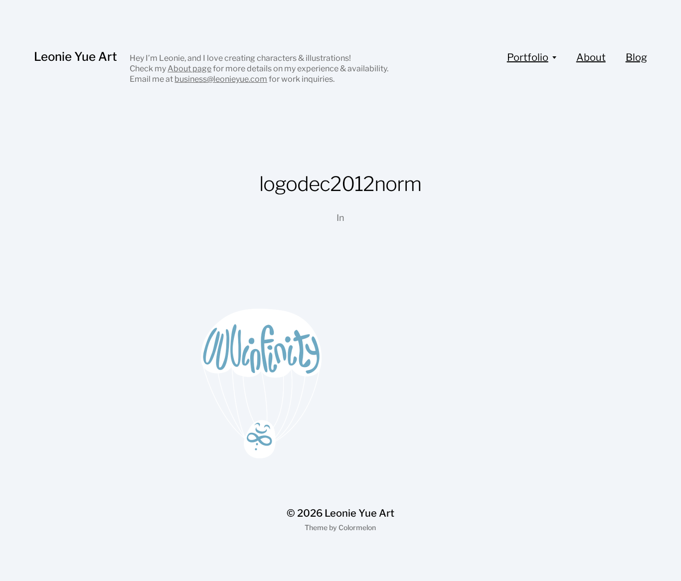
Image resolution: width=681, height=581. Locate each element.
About (591, 57)
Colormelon (357, 527)
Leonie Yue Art (75, 56)
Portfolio (527, 57)
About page (189, 68)
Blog (636, 57)
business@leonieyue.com (220, 79)
